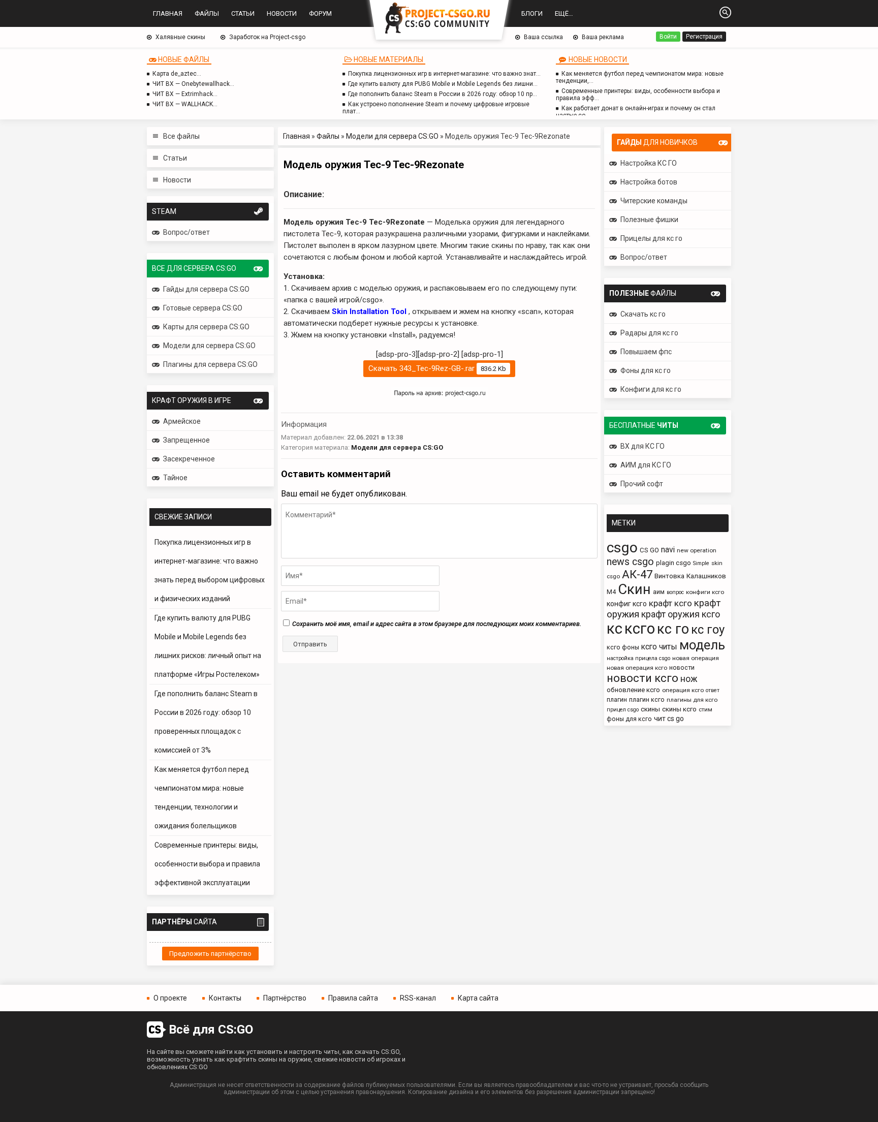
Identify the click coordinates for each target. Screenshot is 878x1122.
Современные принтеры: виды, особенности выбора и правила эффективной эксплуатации (207, 864)
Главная (167, 13)
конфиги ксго (705, 592)
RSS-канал (418, 998)
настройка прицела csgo (638, 658)
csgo (622, 547)
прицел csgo (623, 709)
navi (668, 549)
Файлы (207, 13)
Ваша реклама (603, 37)
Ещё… (564, 13)
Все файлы (181, 136)
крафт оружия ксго (680, 614)
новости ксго (642, 678)
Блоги (532, 13)
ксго (639, 628)
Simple (701, 563)
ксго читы (659, 646)
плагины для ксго (692, 699)
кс (614, 628)
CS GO (649, 550)
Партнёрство (284, 998)
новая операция (695, 658)
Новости (282, 13)
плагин (617, 699)
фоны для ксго (629, 719)
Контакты (225, 998)
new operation (696, 550)
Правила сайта (353, 998)
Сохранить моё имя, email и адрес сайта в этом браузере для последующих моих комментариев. (436, 624)
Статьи (243, 13)
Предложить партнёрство (210, 953)
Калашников (706, 576)
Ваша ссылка (543, 37)
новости (682, 667)
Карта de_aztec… (176, 73)
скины (650, 709)
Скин (634, 589)
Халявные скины (180, 37)
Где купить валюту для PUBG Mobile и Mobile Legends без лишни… (443, 83)
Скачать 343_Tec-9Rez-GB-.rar (437, 368)
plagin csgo (673, 563)
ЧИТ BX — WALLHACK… (184, 104)
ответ (712, 690)
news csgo (630, 562)
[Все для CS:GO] (439, 19)
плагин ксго (647, 699)
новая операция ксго (637, 667)
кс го (673, 629)
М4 (611, 592)
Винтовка (669, 576)
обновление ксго (633, 690)
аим (659, 592)
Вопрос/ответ (186, 232)
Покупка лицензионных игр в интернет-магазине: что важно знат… (444, 73)
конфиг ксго (627, 604)
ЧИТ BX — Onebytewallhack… (193, 83)
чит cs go (669, 718)
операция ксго (683, 690)
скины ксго (679, 709)
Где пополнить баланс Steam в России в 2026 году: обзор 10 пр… (442, 94)
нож (689, 679)
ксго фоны (623, 647)
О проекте (170, 998)
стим (705, 709)
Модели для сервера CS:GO (392, 136)
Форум (320, 13)
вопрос (675, 592)
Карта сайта (478, 998)
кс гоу (708, 629)
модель (702, 644)
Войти (668, 36)
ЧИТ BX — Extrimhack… (184, 94)
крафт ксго (670, 603)
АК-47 (637, 574)
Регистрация (704, 36)
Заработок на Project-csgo (267, 37)
